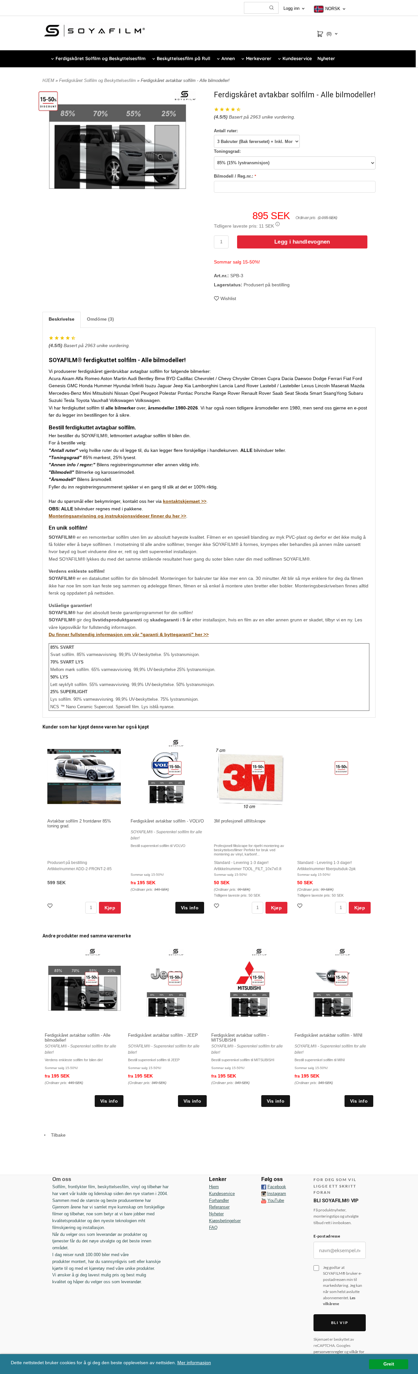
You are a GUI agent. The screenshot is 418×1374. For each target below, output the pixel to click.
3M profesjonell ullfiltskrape (239, 821)
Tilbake (56, 1135)
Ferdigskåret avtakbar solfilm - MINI (328, 1035)
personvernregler (329, 1351)
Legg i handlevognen (302, 242)
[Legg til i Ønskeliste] (50, 906)
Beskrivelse (61, 319)
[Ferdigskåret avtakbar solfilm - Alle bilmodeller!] (48, 101)
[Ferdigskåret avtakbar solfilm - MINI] (341, 978)
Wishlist (228, 298)
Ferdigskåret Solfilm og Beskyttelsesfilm (98, 80)
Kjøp (109, 907)
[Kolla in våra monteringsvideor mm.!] (263, 1200)
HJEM (48, 80)
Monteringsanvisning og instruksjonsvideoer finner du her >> (117, 516)
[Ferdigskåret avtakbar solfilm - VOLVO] (175, 767)
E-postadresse (327, 1236)
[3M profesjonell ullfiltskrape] (258, 767)
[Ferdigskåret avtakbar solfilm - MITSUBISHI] (258, 978)
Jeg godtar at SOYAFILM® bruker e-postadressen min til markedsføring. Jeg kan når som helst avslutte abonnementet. (342, 1285)
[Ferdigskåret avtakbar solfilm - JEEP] (175, 978)
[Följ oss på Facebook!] (263, 1187)
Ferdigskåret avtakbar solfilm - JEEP (163, 1035)
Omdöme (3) (100, 319)
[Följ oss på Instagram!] (263, 1193)
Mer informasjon (194, 1362)
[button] (277, 224)
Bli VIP (339, 1322)
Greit (388, 1364)
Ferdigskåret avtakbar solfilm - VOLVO (167, 821)
